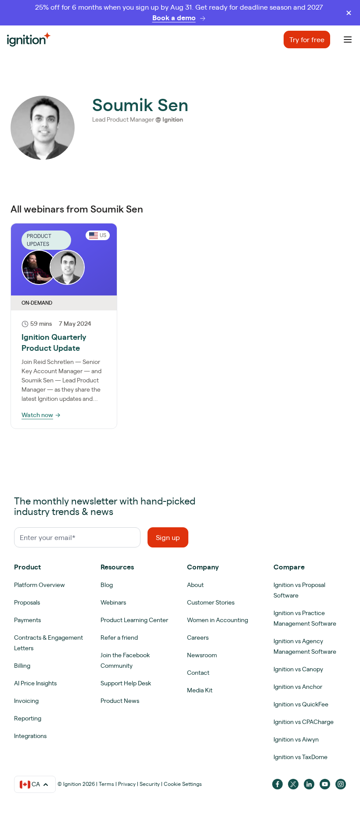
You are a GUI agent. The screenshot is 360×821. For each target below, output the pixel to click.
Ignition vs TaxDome (301, 756)
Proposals (27, 602)
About (195, 584)
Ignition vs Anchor (298, 686)
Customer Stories (210, 602)
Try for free (306, 39)
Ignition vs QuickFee (301, 704)
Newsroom (202, 655)
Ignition (172, 119)
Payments (27, 619)
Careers (198, 637)
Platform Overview (39, 584)
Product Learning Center (134, 619)
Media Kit (199, 690)
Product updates (39, 240)
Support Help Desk (126, 683)
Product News (120, 700)
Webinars (113, 602)
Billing (22, 665)
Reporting (27, 718)
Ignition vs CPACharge (304, 721)
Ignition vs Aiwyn (296, 739)
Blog (107, 584)
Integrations (30, 735)
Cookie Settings (183, 784)
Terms (106, 784)
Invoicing (26, 700)
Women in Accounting (217, 619)
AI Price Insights (35, 683)
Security (150, 784)
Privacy (127, 784)
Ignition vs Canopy (298, 669)
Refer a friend (119, 637)
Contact (198, 672)
